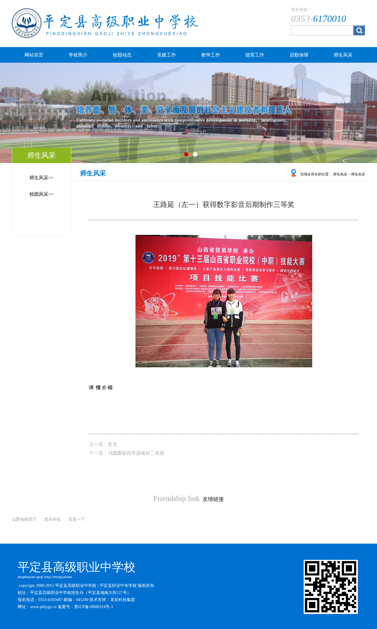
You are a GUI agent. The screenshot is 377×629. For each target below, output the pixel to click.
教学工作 (210, 54)
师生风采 (343, 54)
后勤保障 (299, 54)
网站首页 (33, 54)
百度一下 (76, 519)
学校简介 (78, 54)
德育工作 (254, 54)
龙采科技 (52, 519)
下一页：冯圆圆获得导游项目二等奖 (126, 453)
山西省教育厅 (24, 519)
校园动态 (122, 54)
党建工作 (166, 54)
